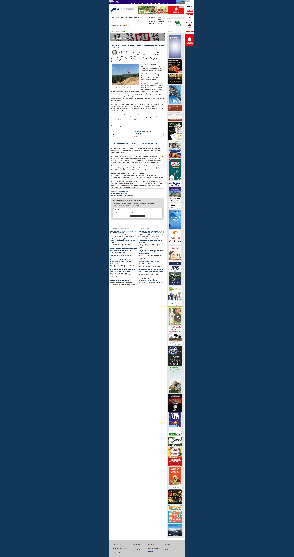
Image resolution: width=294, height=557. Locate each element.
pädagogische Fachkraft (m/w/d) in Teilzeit (145, 132)
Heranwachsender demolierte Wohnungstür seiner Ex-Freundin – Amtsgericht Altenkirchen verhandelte (123, 250)
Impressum (160, 23)
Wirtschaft (123, 17)
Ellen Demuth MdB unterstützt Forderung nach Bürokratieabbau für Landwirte (122, 270)
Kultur (135, 17)
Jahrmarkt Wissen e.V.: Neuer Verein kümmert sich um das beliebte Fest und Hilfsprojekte (150, 240)
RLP (139, 17)
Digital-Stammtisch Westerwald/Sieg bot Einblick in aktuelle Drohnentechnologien (150, 270)
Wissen (118, 31)
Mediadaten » (151, 551)
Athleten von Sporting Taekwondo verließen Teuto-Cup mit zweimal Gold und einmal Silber (123, 240)
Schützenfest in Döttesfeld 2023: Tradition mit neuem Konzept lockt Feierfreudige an (151, 232)
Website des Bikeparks (151, 162)
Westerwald (114, 25)
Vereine (130, 17)
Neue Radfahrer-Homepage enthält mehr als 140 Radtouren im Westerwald (151, 279)
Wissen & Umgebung (122, 193)
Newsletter (151, 23)
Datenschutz (161, 21)
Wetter (139, 21)
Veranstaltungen (121, 21)
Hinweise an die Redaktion (125, 195)
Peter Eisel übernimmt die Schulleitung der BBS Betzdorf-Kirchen (123, 232)
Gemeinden (134, 21)
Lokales (112, 21)
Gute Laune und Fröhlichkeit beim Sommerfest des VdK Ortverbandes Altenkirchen (121, 261)
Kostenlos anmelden (138, 216)
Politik (117, 17)
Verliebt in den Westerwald (136, 549)
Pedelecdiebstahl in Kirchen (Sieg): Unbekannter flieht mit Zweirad (121, 280)
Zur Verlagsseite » (117, 552)
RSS (131, 547)
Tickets (169, 21)
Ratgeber (128, 21)
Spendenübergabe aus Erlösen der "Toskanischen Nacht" (148, 262)
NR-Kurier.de (152, 21)
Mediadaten (160, 19)
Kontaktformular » (169, 549)
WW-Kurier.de (152, 20)
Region (113, 17)
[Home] (111, 13)
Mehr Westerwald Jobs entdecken (124, 143)
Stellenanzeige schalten (149, 143)
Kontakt (160, 25)
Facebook (153, 17)
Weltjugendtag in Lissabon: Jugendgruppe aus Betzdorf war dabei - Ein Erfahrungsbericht (151, 251)
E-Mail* (117, 210)
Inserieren (160, 17)
